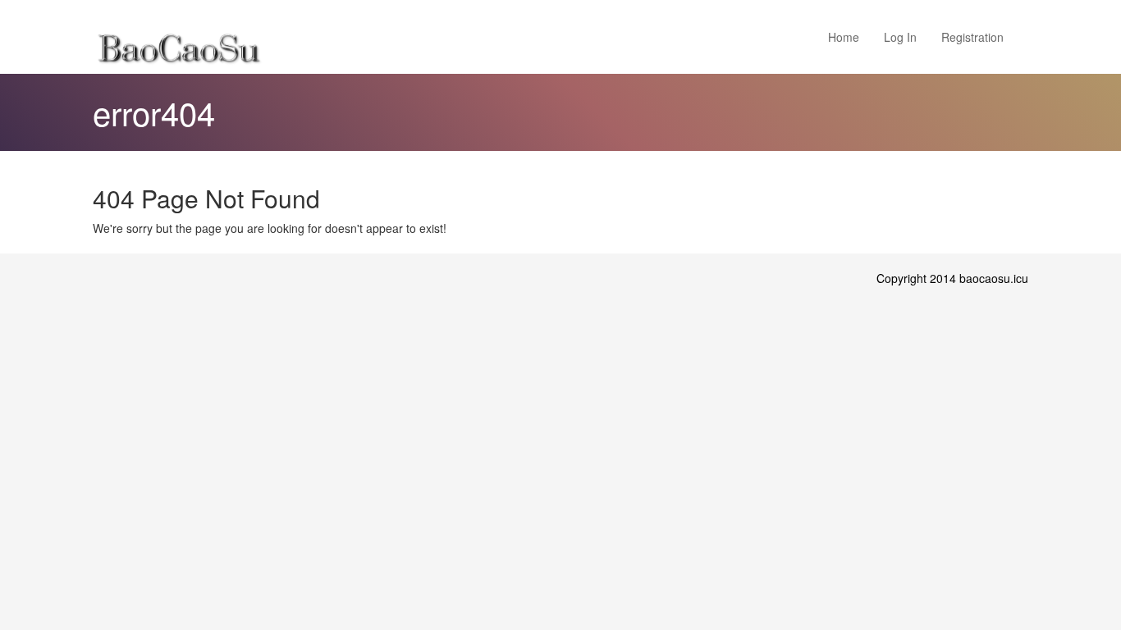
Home (843, 37)
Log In (900, 37)
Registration (972, 37)
